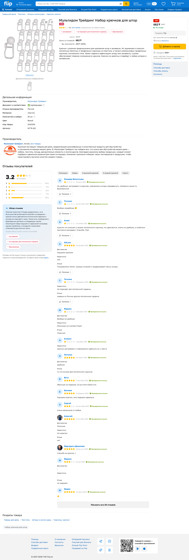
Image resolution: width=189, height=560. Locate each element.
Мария (67, 489)
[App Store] (144, 549)
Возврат (34, 545)
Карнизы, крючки (54, 14)
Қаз (148, 4)
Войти (136, 3)
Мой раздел (138, 5)
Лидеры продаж (175, 9)
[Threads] (109, 550)
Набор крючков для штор (16, 527)
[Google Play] (138, 549)
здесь (46, 258)
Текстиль (21, 14)
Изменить (165, 41)
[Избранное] (163, 3)
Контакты (158, 74)
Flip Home (159, 9)
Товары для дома (9, 14)
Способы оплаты (161, 71)
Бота (66, 377)
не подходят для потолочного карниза (92, 32)
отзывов (76, 28)
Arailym (67, 339)
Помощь (34, 539)
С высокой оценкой (90, 173)
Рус (154, 4)
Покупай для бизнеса (67, 9)
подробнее (177, 58)
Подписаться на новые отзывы (93, 28)
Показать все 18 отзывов (103, 505)
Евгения (68, 390)
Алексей (68, 416)
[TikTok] (100, 550)
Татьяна (68, 201)
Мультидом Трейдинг (37, 101)
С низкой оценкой (110, 173)
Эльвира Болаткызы (74, 179)
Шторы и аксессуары (36, 14)
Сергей (67, 403)
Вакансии (59, 545)
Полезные (63, 173)
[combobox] (79, 3)
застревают (66, 32)
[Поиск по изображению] (121, 4)
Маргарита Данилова (74, 446)
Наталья (68, 354)
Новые (75, 173)
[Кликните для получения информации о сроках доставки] (176, 38)
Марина (67, 309)
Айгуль (67, 242)
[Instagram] (109, 541)
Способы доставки (162, 68)
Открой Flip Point (88, 9)
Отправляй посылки (25, 9)
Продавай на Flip (46, 9)
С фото (125, 173)
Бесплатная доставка (131, 9)
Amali (66, 220)
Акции (148, 9)
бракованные (118, 32)
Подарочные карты (109, 9)
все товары (36, 144)
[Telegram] (100, 541)
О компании (60, 539)
